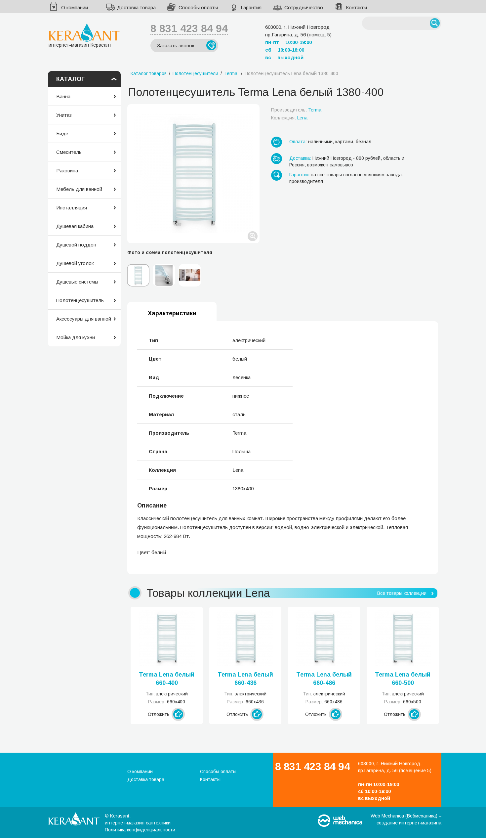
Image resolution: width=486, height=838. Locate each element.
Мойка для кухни (75, 337)
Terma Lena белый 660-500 (402, 678)
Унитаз (64, 115)
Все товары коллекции (401, 593)
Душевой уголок (75, 263)
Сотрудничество (303, 7)
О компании (74, 7)
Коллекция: (289, 117)
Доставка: (300, 158)
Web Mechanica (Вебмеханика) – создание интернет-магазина (406, 819)
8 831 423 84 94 (189, 28)
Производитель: (296, 110)
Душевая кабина (75, 226)
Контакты (356, 7)
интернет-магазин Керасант (80, 44)
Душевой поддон (76, 244)
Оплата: (298, 141)
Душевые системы (77, 282)
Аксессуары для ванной (83, 319)
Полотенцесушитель (80, 300)
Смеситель (69, 152)
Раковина (67, 170)
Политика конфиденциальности (140, 829)
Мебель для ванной (79, 189)
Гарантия (251, 7)
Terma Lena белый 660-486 (324, 678)
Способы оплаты (198, 7)
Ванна (63, 96)
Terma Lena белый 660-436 (245, 678)
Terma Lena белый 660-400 (166, 678)
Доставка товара (136, 7)
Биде (62, 133)
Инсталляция (71, 207)
